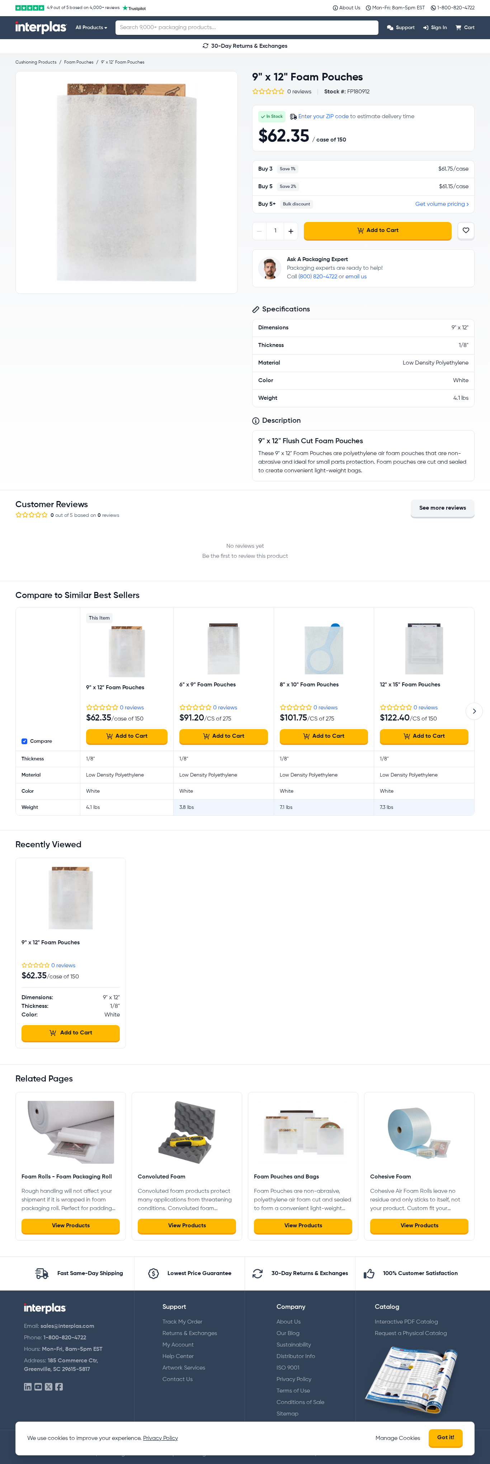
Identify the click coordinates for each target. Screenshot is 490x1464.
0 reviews (132, 708)
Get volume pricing (440, 204)
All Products (89, 27)
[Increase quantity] (291, 231)
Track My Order (182, 1322)
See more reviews (442, 508)
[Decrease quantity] (260, 231)
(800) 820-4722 (317, 277)
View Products (71, 1226)
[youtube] (38, 1387)
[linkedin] (28, 1387)
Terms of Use (293, 1391)
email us (356, 277)
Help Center (178, 1356)
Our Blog (288, 1333)
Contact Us (177, 1379)
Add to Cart (383, 230)
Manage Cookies (398, 1438)
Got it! (445, 1438)
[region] (126, 182)
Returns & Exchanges (189, 1333)
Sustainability (294, 1345)
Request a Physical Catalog (411, 1333)
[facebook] (59, 1387)
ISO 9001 (288, 1368)
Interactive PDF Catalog (406, 1322)
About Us (289, 1322)
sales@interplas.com (67, 1326)
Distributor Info (296, 1356)
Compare (41, 741)
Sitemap (287, 1414)
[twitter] (48, 1387)
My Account (178, 1345)
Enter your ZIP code (323, 117)
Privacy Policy (294, 1379)
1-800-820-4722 (64, 1338)
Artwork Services (183, 1368)
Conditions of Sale (300, 1402)
